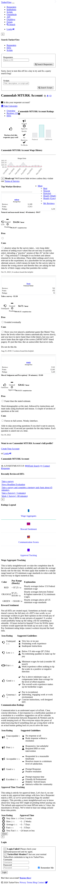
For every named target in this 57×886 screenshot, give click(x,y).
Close (4, 834)
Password (7, 865)
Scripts (10, 12)
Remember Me (47, 868)
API (8, 17)
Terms (29, 882)
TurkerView (6, 2)
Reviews (12, 113)
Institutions (11, 9)
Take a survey (8, 481)
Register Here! (25, 878)
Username (7, 859)
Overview (11, 111)
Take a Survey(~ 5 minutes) (14, 493)
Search (12, 24)
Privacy (23, 882)
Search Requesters (45, 64)
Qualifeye (11, 19)
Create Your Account (10, 449)
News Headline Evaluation (13, 484)
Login (9, 29)
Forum (9, 22)
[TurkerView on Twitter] (46, 882)
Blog (35, 882)
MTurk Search (33, 466)
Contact (41, 882)
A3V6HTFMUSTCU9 (13, 466)
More (40, 186)
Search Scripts (46, 88)
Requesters (11, 7)
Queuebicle (12, 14)
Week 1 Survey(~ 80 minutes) (15, 496)
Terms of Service (12, 181)
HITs (9, 48)
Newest (46, 191)
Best (45, 188)
